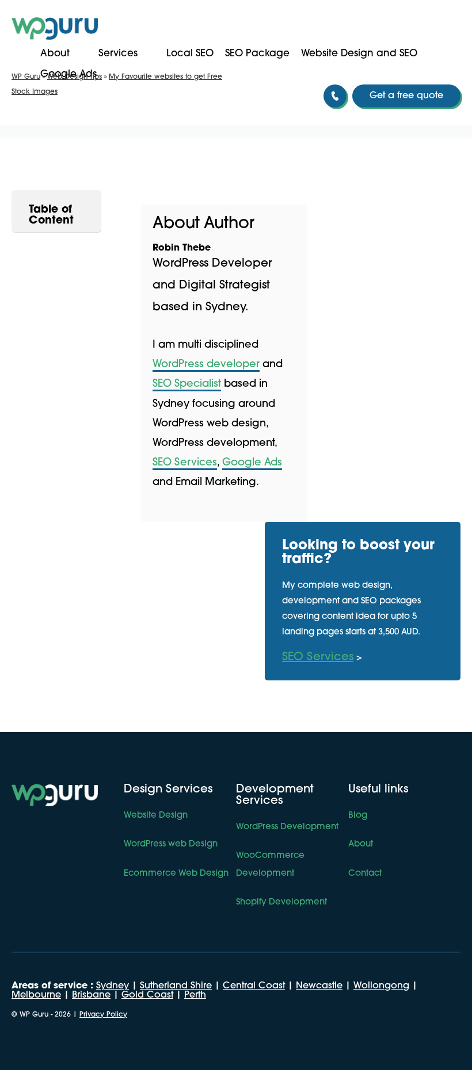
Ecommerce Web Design (176, 873)
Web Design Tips (74, 77)
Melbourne (36, 995)
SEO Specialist (187, 384)
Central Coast (254, 986)
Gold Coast (147, 995)
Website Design (156, 815)
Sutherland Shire (176, 986)
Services (118, 54)
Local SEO (190, 54)
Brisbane (91, 995)
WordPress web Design (171, 844)
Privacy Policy (103, 1014)
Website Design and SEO (359, 54)
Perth (195, 995)
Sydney (112, 986)
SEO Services (185, 463)
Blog (357, 815)
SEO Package (257, 54)
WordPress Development (287, 827)
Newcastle (319, 986)
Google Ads (252, 463)
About (55, 54)
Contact (365, 873)
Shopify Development (281, 902)
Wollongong (381, 986)
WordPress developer (206, 365)
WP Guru (26, 77)
